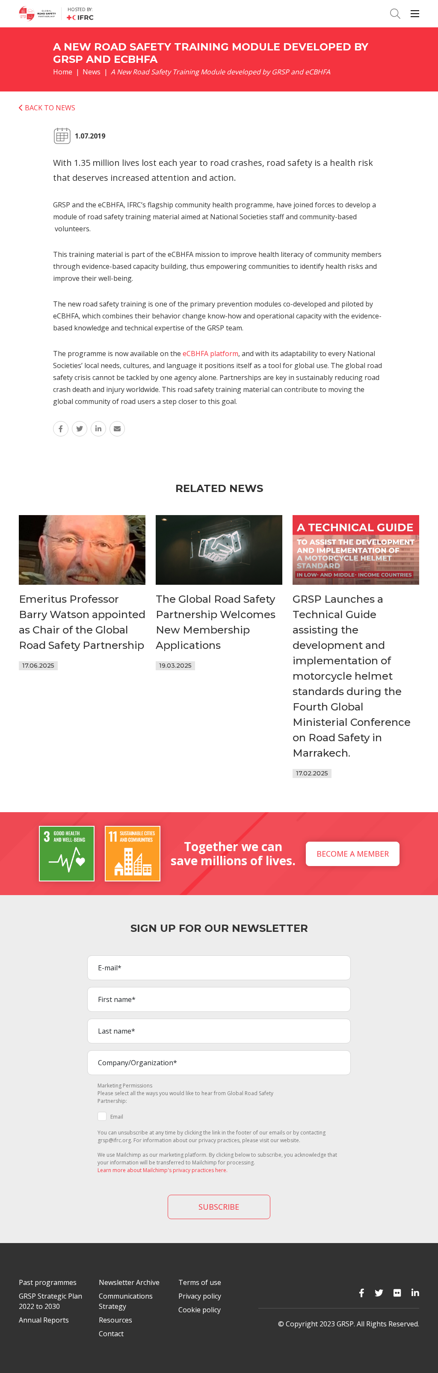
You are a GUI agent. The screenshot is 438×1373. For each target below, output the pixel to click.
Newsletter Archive (129, 1282)
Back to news (49, 107)
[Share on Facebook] (60, 428)
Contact (111, 1333)
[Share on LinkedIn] (98, 428)
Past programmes (48, 1282)
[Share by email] (117, 428)
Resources (115, 1320)
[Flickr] (397, 1293)
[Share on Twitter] (79, 428)
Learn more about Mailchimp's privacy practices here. (163, 1170)
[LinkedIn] (415, 1293)
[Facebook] (361, 1293)
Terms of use (199, 1282)
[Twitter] (379, 1293)
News (92, 72)
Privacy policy (199, 1296)
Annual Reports (44, 1320)
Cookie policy (199, 1309)
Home (62, 72)
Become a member (353, 854)
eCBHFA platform (210, 353)
